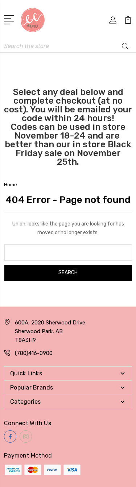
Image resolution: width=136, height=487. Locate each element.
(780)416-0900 (34, 353)
